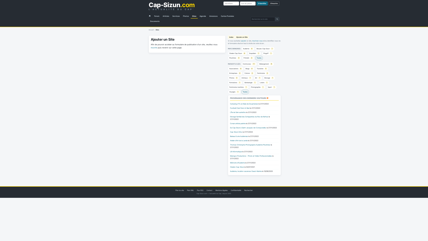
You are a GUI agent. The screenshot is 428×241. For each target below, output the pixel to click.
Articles (166, 16)
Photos (186, 16)
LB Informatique (236, 152)
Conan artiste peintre (238, 124)
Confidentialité (236, 190)
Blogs (249, 69)
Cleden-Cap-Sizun (237, 167)
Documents (154, 21)
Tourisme (261, 69)
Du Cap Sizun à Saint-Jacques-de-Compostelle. (248, 128)
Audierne (247, 49)
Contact (209, 190)
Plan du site (179, 190)
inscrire (154, 48)
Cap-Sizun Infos (236, 132)
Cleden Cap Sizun (237, 53)
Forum (156, 16)
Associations (235, 69)
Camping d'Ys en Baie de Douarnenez (244, 104)
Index (231, 37)
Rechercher (248, 190)
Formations (234, 82)
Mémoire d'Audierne (237, 163)
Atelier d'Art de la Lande (239, 141)
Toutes (259, 58)
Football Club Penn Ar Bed (240, 108)
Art (257, 78)
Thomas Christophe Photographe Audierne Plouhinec (250, 145)
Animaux (246, 78)
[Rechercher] (277, 19)
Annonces (213, 16)
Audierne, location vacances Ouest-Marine (246, 171)
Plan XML (190, 190)
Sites (194, 16)
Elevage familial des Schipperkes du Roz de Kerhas (249, 117)
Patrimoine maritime (238, 87)
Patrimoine (262, 73)
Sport (271, 87)
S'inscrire (274, 3)
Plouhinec (234, 58)
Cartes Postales (227, 16)
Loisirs (263, 82)
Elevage (268, 78)
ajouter (243, 41)
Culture (249, 73)
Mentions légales (221, 190)
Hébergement (265, 64)
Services (176, 16)
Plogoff (267, 53)
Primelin (248, 58)
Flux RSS (200, 190)
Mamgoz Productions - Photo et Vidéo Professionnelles (251, 156)
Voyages (233, 92)
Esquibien (254, 53)
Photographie (257, 87)
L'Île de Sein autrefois (238, 112)
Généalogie (249, 82)
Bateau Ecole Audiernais (239, 136)
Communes (249, 64)
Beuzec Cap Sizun (265, 49)
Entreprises (234, 73)
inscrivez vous (257, 41)
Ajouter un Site (242, 37)
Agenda (203, 16)
